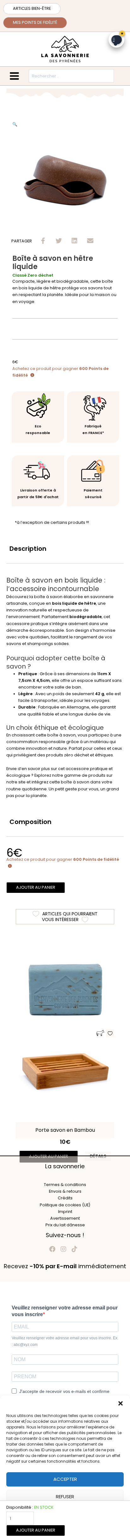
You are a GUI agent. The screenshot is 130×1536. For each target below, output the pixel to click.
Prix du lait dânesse (65, 1225)
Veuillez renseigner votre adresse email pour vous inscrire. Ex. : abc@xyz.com (65, 1341)
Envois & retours (65, 1191)
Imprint (65, 1211)
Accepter (65, 1479)
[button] (120, 1403)
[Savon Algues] (65, 991)
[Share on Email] (90, 241)
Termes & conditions (65, 1184)
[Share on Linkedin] (75, 241)
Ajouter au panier (35, 1530)
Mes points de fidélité (35, 22)
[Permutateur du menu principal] (14, 76)
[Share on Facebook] (43, 241)
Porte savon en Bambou (65, 1130)
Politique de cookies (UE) (65, 1205)
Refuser (65, 1496)
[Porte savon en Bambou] (65, 1071)
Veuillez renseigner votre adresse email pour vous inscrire (65, 1311)
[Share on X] (59, 241)
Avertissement (65, 1218)
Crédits (65, 1198)
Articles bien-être (32, 8)
